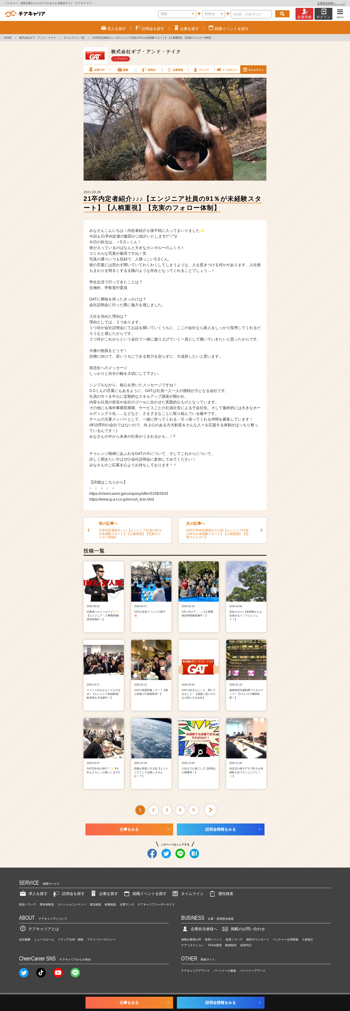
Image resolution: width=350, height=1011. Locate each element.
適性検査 (225, 894)
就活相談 (95, 904)
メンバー (204, 69)
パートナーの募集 (224, 970)
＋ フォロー (121, 58)
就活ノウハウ (27, 904)
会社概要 (24, 939)
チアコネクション (192, 945)
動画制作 (231, 945)
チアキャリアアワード (195, 970)
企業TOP (99, 69)
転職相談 (110, 904)
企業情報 (178, 69)
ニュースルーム (44, 939)
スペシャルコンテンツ (72, 904)
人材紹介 (307, 939)
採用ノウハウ (234, 939)
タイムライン (256, 69)
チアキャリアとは (44, 929)
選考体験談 (47, 904)
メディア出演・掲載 (70, 939)
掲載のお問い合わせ (248, 929)
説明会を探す (73, 894)
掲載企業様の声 (191, 939)
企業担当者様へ (331, 3)
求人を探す (38, 894)
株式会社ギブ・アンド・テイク (37, 37)
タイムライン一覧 (74, 37)
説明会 (152, 69)
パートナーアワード (252, 970)
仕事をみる (129, 829)
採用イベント (213, 939)
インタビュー (230, 69)
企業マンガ (127, 904)
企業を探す (108, 894)
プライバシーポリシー (101, 939)
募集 (125, 69)
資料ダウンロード (257, 939)
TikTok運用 (215, 945)
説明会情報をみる (220, 829)
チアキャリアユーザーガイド (156, 904)
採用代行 (246, 945)
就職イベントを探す (149, 894)
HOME (8, 37)
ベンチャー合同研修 (285, 939)
